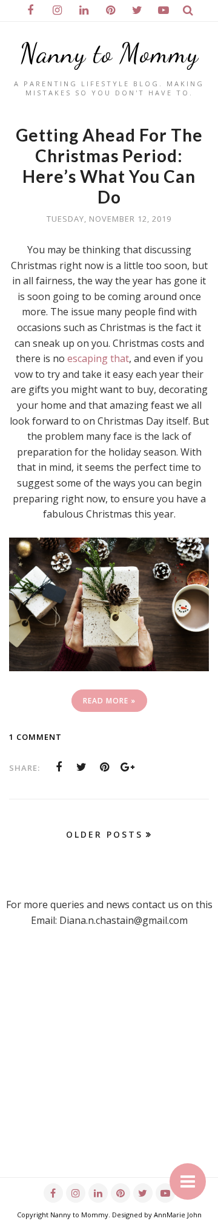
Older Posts (104, 834)
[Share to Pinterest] (104, 767)
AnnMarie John (178, 1214)
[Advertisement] (109, 1068)
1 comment (35, 736)
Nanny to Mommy (109, 53)
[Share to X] (81, 767)
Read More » (109, 701)
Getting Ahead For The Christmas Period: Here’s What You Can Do (109, 166)
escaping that (98, 358)
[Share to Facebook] (58, 767)
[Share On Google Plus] (127, 767)
